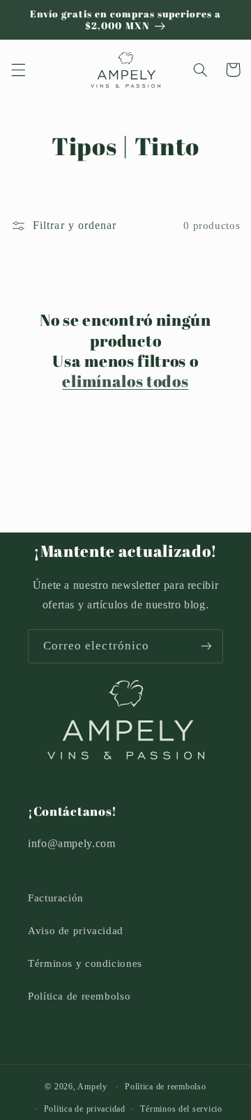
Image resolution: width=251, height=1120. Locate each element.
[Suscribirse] (206, 646)
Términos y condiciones (85, 963)
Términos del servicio (181, 1109)
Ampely (92, 1086)
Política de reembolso (79, 996)
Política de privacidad (85, 1109)
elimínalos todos (125, 381)
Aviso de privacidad (75, 930)
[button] (18, 70)
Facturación (56, 898)
